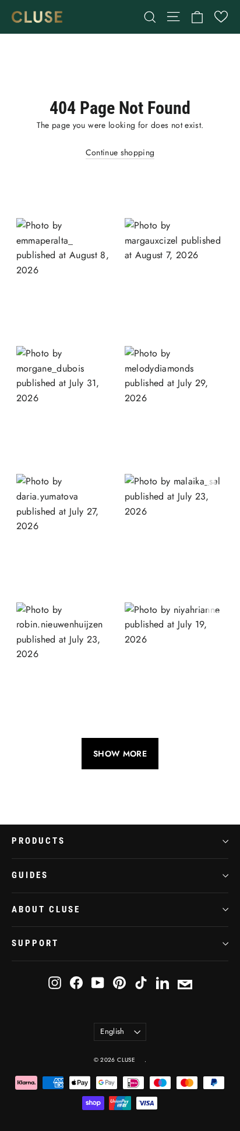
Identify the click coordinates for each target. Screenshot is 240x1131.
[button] (221, 16)
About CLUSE (46, 909)
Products (38, 841)
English (112, 1031)
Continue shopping (120, 152)
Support (35, 943)
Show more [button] (120, 753)
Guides (30, 875)
